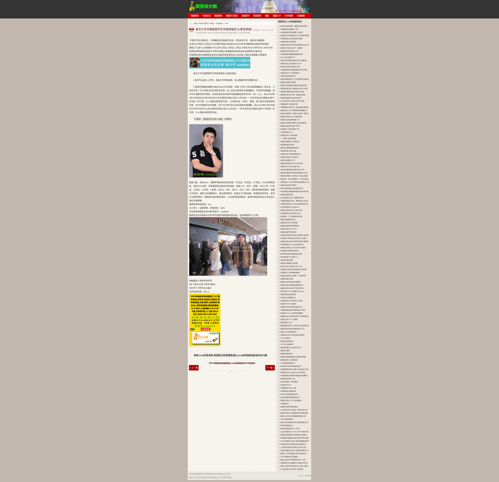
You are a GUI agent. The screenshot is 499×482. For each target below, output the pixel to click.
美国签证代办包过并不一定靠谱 (291, 48)
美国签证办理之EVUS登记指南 (291, 117)
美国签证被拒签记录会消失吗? (291, 98)
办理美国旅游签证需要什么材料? (291, 32)
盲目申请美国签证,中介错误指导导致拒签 (294, 79)
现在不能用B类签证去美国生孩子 (291, 188)
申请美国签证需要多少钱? (289, 29)
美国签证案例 (285, 351)
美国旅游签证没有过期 (288, 151)
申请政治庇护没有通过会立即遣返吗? (293, 444)
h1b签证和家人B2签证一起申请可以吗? (294, 410)
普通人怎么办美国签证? (288, 332)
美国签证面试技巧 (286, 354)
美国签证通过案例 (286, 260)
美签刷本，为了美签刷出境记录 (291, 216)
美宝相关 (257, 16)
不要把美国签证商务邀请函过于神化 (292, 310)
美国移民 (218, 16)
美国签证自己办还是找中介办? (291, 64)
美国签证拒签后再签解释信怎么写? (292, 329)
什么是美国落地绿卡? (287, 363)
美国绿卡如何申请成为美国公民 (291, 307)
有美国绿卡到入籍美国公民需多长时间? (294, 463)
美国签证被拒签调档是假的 (289, 226)
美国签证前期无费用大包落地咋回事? (293, 357)
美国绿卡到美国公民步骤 (289, 263)
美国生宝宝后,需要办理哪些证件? (292, 285)
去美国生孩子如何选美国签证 (290, 154)
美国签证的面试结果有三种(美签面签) (293, 123)
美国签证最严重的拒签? (288, 232)
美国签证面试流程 (286, 279)
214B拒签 (289, 16)
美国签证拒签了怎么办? (288, 229)
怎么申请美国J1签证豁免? (289, 457)
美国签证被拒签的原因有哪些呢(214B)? (294, 173)
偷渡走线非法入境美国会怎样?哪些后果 (294, 413)
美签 (212, 23)
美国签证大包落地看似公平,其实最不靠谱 (294, 36)
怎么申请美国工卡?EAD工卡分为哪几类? (294, 432)
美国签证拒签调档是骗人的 (289, 120)
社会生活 (207, 16)
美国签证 (195, 16)
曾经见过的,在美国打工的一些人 (291, 266)
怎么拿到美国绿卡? (287, 419)
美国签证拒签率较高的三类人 (290, 67)
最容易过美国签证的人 (288, 220)
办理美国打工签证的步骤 (289, 104)
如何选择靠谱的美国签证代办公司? (292, 170)
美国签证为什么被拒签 (288, 304)
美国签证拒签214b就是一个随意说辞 (293, 276)
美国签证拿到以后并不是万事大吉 (292, 288)
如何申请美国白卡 (286, 425)
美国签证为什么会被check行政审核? (293, 372)
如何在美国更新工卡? (287, 160)
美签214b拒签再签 (203, 5)
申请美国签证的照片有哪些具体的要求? (294, 376)
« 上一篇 (194, 368)
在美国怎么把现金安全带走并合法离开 (293, 238)
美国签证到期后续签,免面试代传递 (292, 92)
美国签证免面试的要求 (288, 82)
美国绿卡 (246, 16)
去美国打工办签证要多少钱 (289, 129)
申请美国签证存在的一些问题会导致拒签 (294, 107)
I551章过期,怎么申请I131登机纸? (292, 469)
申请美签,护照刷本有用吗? (289, 251)
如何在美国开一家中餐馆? (289, 382)
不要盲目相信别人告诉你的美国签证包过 (294, 204)
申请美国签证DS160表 (288, 388)
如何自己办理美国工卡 (288, 298)
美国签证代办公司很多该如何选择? (292, 335)
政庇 (267, 16)
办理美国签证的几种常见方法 (290, 213)
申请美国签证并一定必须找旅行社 (292, 245)
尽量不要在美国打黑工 (288, 76)
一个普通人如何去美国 (288, 138)
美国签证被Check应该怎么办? (290, 348)
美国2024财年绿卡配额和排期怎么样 (293, 416)
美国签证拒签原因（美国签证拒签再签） (294, 26)
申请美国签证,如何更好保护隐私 (291, 39)
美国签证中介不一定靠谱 (289, 319)
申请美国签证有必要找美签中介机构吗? (294, 70)
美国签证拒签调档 (286, 341)
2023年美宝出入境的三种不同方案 (292, 101)
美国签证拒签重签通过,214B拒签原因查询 (229, 363)
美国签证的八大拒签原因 (289, 360)
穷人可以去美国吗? (287, 344)
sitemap (301, 476)
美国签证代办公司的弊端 (289, 223)
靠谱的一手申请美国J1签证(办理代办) (293, 454)
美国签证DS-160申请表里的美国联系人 (294, 110)
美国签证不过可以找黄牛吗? (290, 167)
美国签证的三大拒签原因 (289, 135)
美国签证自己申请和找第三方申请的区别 (294, 316)
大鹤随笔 (301, 16)
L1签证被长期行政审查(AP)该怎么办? (293, 447)
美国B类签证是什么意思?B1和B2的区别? (294, 326)
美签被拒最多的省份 (287, 145)
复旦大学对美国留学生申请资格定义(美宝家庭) (224, 29)
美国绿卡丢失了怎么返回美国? (291, 401)
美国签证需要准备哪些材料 (289, 148)
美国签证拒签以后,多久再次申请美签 (293, 248)
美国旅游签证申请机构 (288, 42)
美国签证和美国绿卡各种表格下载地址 (293, 435)
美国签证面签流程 (286, 195)
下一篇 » (270, 368)
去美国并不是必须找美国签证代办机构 (293, 270)
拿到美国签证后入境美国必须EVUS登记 (294, 89)
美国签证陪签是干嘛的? (288, 185)
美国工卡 (277, 16)
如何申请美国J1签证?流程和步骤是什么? (294, 450)
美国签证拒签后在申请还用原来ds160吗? (294, 45)
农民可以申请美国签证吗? (289, 394)
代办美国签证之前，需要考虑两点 (292, 198)
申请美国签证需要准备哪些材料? (291, 54)
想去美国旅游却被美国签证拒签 (291, 254)
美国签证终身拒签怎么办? (289, 51)
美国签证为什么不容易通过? (290, 73)
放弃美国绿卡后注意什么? (289, 257)
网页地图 (308, 476)
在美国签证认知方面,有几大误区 (291, 301)
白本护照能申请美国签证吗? (290, 397)
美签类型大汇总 (285, 385)
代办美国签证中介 (286, 132)
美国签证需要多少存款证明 (289, 142)
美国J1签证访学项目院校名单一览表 (293, 460)
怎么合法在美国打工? (287, 57)
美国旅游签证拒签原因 (288, 294)
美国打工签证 (232, 16)
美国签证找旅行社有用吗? (289, 157)
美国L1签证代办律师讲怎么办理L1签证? (294, 466)
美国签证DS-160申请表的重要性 (291, 313)
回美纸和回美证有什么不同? (290, 429)
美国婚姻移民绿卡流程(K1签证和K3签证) (294, 369)
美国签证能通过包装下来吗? (290, 126)
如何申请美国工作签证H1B (289, 207)
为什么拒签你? (285, 338)
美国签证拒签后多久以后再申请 (291, 210)
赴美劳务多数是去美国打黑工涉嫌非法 (293, 60)
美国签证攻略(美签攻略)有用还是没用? (293, 85)
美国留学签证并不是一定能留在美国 (292, 95)
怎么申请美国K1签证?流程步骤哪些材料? (294, 441)
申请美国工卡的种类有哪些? (290, 273)
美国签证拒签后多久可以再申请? (291, 163)
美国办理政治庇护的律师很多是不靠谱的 (294, 241)
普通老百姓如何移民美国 (289, 407)
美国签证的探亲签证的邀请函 (290, 282)
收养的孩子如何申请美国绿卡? (291, 366)
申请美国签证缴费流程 (288, 391)
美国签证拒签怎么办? (287, 379)
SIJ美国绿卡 (284, 404)
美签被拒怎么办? (286, 323)
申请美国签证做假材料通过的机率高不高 (294, 192)
